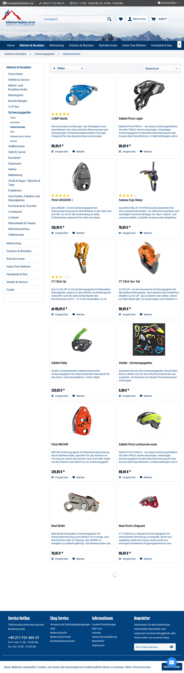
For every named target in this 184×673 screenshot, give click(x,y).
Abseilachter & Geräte (20, 136)
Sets (12, 131)
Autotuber (15, 122)
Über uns (97, 628)
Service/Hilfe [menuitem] (168, 2)
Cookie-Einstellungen (104, 624)
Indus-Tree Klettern (18, 266)
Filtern (61, 68)
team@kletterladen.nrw (20, 3)
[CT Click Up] (81, 258)
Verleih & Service (18, 80)
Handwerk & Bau (16, 274)
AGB (52, 628)
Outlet (10, 290)
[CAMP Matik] (81, 95)
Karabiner (14, 158)
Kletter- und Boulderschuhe (17, 87)
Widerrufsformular (60, 636)
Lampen (13, 217)
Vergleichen (61, 151)
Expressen (14, 163)
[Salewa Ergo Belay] (149, 176)
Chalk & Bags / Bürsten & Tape (24, 183)
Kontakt (96, 632)
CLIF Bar (13, 107)
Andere (13, 141)
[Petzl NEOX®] (81, 421)
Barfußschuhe (15, 259)
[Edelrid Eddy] (81, 339)
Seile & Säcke (17, 152)
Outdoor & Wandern (18, 251)
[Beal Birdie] (81, 502)
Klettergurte (15, 95)
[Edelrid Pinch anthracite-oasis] (149, 421)
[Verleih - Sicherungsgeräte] (149, 339)
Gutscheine (15, 74)
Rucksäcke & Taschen (22, 206)
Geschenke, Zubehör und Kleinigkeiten (24, 198)
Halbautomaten (17, 127)
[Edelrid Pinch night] (149, 95)
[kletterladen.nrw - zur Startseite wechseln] (18, 18)
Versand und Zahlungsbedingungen (70, 624)
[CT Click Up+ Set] (149, 258)
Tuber (13, 117)
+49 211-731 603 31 (53, 3)
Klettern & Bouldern (18, 67)
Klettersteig (13, 243)
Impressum (98, 645)
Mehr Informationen (138, 667)
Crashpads (15, 212)
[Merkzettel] (121, 19)
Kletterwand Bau (18, 229)
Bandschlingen (17, 101)
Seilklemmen (16, 146)
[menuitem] (77, 19)
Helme (12, 169)
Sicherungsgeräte (19, 112)
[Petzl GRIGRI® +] (81, 176)
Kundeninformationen (62, 641)
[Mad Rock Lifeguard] (149, 502)
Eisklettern (15, 190)
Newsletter (98, 641)
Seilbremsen (16, 235)
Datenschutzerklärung (104, 636)
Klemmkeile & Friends (22, 223)
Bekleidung (15, 175)
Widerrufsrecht (58, 632)
